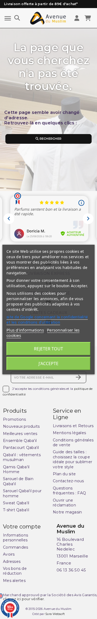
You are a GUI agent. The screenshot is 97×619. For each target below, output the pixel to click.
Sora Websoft (55, 614)
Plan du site (64, 474)
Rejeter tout (48, 349)
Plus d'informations (25, 330)
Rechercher (50, 139)
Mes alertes (14, 580)
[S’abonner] (78, 377)
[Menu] (7, 18)
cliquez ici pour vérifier (23, 599)
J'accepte (48, 363)
